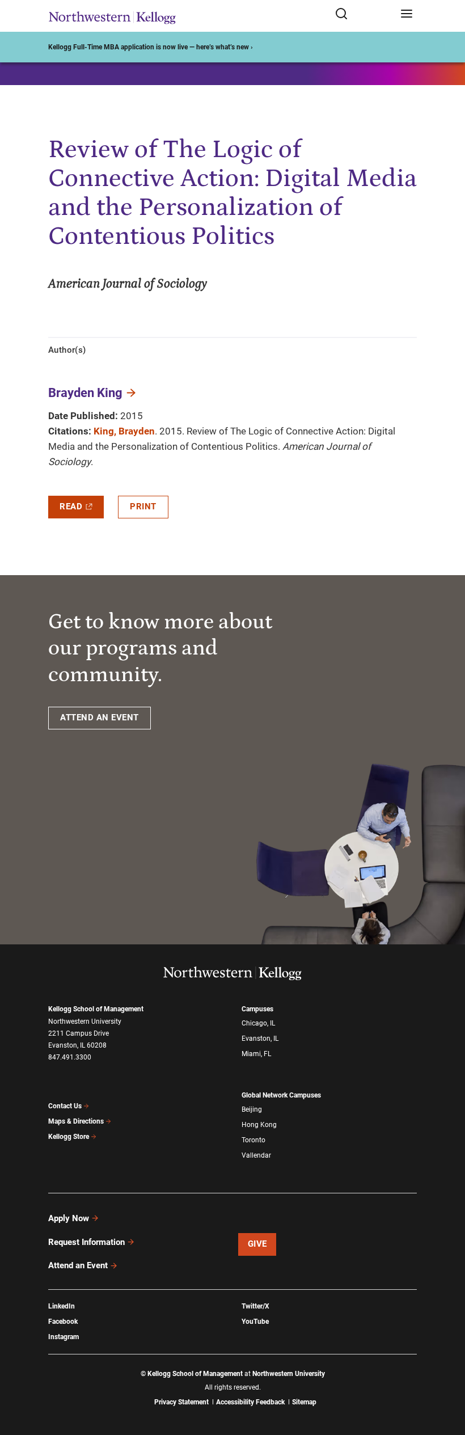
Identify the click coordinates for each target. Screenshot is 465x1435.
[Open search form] (363, 14)
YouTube (255, 1322)
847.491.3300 (69, 1057)
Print (143, 506)
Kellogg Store (68, 1137)
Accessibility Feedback (250, 1402)
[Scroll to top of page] (445, 1376)
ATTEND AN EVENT (99, 717)
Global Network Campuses (281, 1095)
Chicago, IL (258, 1023)
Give (257, 1244)
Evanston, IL (260, 1039)
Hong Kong (259, 1125)
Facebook (63, 1322)
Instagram (63, 1337)
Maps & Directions (76, 1121)
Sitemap (304, 1402)
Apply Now (68, 1218)
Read (71, 506)
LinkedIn (61, 1306)
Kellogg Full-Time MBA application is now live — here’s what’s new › (150, 47)
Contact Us (65, 1106)
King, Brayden (124, 431)
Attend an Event (78, 1265)
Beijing (252, 1109)
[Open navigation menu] (406, 14)
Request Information (86, 1242)
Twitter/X (255, 1306)
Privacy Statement (181, 1402)
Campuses (257, 1009)
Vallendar (256, 1155)
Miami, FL (256, 1054)
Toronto (253, 1140)
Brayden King (85, 393)
